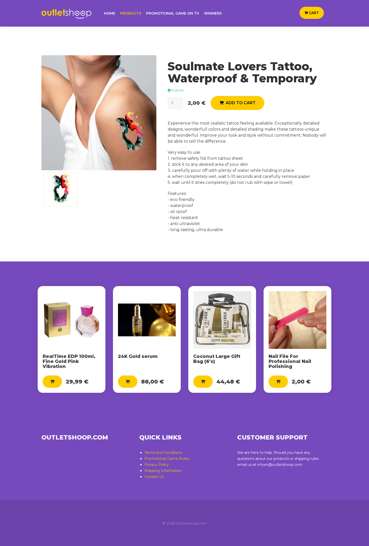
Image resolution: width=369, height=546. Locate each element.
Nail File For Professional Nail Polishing (290, 361)
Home (109, 13)
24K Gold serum (138, 356)
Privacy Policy (156, 464)
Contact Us (154, 476)
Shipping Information (162, 470)
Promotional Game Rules (166, 458)
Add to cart (240, 102)
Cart (313, 13)
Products (130, 13)
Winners (213, 13)
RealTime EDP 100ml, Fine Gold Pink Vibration (69, 361)
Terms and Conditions (163, 452)
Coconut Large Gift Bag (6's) (216, 359)
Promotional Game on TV (172, 13)
